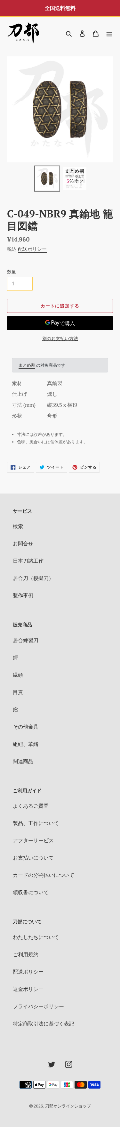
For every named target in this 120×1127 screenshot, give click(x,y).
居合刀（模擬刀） (33, 578)
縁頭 (18, 675)
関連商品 (23, 761)
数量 (11, 271)
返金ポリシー (28, 989)
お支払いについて (33, 857)
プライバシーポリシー (38, 1006)
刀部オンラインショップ (68, 1106)
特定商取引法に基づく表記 (43, 1023)
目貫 (18, 692)
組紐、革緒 (25, 744)
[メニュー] (109, 33)
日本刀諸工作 (28, 561)
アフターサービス (33, 840)
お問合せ (23, 543)
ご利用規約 (25, 954)
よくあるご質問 (31, 806)
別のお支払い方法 (60, 338)
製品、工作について (36, 823)
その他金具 (25, 726)
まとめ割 (27, 365)
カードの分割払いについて (43, 875)
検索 (18, 526)
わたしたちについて (36, 937)
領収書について (31, 892)
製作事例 (23, 595)
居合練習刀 (25, 640)
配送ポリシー (32, 249)
